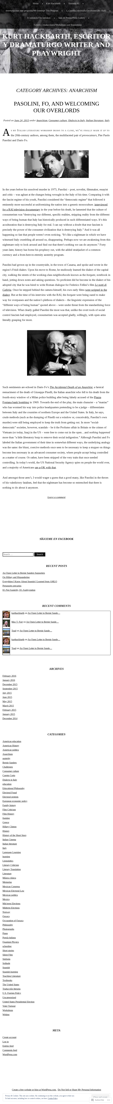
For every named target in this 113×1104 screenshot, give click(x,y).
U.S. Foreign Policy (12, 993)
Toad (13, 630)
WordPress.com (10, 1054)
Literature (7, 873)
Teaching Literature (12, 976)
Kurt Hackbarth (53, 3)
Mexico (6, 899)
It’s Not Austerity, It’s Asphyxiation (19, 590)
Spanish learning (10, 972)
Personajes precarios (12, 586)
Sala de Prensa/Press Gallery (71, 18)
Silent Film (8, 955)
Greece (6, 822)
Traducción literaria (11, 989)
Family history (9, 805)
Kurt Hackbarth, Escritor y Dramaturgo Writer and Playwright (56, 44)
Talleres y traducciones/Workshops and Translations (58, 25)
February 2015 (9, 710)
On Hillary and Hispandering (16, 577)
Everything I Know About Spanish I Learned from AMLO (30, 581)
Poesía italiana (9, 937)
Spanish (6, 967)
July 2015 (7, 693)
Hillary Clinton (9, 826)
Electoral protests (10, 797)
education (7, 784)
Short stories (8, 950)
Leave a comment (56, 497)
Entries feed (8, 1046)
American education (12, 741)
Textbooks (7, 980)
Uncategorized (9, 997)
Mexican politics (10, 895)
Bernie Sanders (10, 762)
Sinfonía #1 (73, 3)
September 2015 (10, 688)
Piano (5, 933)
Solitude (6, 963)
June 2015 (7, 697)
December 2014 (10, 718)
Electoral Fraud (10, 792)
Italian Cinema (9, 839)
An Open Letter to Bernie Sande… (44, 613)
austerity (6, 758)
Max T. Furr (17, 622)
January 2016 (9, 680)
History (6, 831)
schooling (7, 946)
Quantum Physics (11, 942)
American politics (11, 750)
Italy (107, 120)
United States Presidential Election (18, 1002)
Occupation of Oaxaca (13, 920)
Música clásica (9, 878)
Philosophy (8, 925)
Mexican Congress (11, 886)
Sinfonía (6, 959)
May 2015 (7, 701)
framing (6, 818)
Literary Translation (12, 869)
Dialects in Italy (76, 120)
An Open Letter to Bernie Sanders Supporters (24, 573)
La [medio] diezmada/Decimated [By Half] (86, 10)
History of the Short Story (14, 835)
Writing (6, 1014)
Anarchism (41, 120)
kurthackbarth (17, 613)
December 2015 (10, 684)
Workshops (8, 1010)
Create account (9, 1037)
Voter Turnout (9, 1006)
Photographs (8, 929)
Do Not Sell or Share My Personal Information (79, 1089)
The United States (11, 984)
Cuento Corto (9, 775)
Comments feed (10, 1050)
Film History (8, 814)
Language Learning (12, 852)
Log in (6, 1041)
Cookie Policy (53, 1098)
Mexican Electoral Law (13, 891)
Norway (6, 912)
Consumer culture (58, 120)
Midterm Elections (11, 908)
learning (6, 856)
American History (11, 745)
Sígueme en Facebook (56, 538)
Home (36, 3)
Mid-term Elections (11, 903)
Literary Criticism (11, 865)
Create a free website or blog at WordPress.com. (34, 1089)
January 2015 (9, 714)
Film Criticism (9, 809)
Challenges (8, 767)
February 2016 (9, 676)
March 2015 (8, 705)
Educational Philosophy (14, 788)
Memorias (7, 882)
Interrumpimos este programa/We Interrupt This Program (32, 10)
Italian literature (95, 120)
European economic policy (15, 801)
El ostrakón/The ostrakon (38, 18)
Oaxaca (6, 916)
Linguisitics (8, 861)
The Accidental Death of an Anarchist (71, 387)
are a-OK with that (45, 467)
